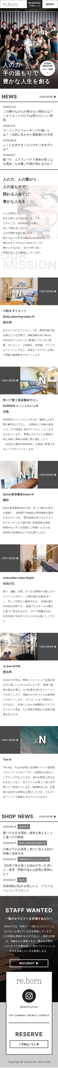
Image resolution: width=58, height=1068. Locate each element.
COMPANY (20, 1015)
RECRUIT (32, 1015)
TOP (11, 1015)
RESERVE (34, 4)
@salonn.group (29, 1006)
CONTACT (43, 1015)
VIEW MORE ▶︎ (47, 96)
